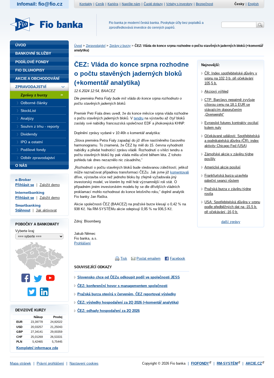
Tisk (123, 258)
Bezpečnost (204, 4)
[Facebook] (27, 281)
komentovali (179, 172)
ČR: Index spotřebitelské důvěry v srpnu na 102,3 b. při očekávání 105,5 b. (230, 78)
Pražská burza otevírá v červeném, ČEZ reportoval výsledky (126, 294)
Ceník (100, 4)
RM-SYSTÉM (227, 363)
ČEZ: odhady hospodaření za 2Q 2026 (108, 311)
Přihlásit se (24, 185)
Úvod (78, 46)
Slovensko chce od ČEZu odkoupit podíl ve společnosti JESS (128, 277)
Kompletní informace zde (37, 348)
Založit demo (50, 185)
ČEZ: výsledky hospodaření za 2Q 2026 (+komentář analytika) (127, 302)
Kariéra (113, 4)
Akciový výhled (216, 91)
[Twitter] (39, 281)
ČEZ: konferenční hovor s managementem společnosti (122, 286)
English (253, 4)
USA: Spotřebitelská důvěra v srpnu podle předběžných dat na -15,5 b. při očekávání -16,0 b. (232, 207)
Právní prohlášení (50, 363)
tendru (138, 118)
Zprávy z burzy (120, 46)
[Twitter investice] (33, 295)
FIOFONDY (200, 363)
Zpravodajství (95, 46)
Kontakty (85, 4)
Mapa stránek (20, 363)
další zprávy (230, 222)
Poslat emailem (148, 258)
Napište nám (131, 4)
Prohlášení (82, 243)
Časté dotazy (153, 4)
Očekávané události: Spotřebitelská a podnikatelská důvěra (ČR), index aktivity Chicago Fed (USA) (232, 141)
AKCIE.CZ (254, 363)
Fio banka (49, 24)
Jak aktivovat (46, 210)
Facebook (177, 258)
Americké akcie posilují (222, 167)
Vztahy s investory (179, 4)
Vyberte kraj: (25, 231)
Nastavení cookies (84, 363)
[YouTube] (51, 281)
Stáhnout (22, 210)
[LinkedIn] (45, 295)
